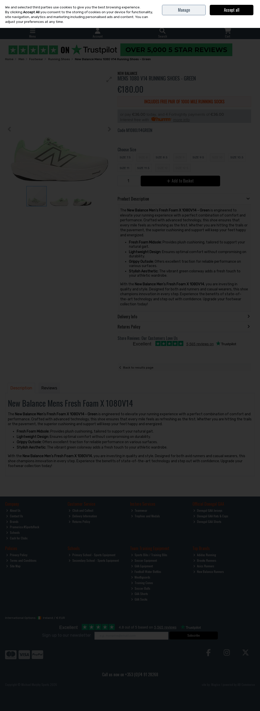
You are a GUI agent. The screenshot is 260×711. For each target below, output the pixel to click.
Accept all (231, 10)
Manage (184, 10)
